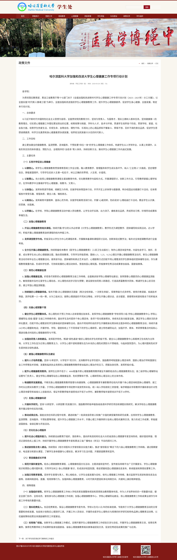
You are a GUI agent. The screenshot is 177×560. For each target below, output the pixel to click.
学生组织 (139, 16)
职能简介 (35, 16)
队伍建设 (113, 16)
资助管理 (87, 16)
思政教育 (61, 16)
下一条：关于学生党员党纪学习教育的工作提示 (36, 539)
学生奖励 (100, 16)
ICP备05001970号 (25, 546)
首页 (22, 16)
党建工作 (48, 16)
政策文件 (126, 16)
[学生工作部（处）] (58, 7)
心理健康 (74, 16)
